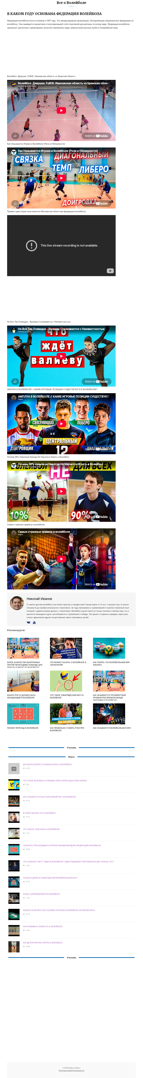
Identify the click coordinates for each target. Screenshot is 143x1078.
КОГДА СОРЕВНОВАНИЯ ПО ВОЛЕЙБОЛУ (41, 894)
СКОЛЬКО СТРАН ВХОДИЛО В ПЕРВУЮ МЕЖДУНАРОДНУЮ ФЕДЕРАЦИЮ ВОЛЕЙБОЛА (62, 845)
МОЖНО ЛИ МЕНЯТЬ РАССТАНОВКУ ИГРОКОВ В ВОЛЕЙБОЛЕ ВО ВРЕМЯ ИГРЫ (59, 910)
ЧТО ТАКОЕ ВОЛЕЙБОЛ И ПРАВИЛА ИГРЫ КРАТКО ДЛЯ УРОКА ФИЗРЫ (55, 780)
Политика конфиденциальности (71, 1070)
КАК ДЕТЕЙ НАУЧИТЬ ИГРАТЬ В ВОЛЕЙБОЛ (42, 942)
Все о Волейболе (71, 3)
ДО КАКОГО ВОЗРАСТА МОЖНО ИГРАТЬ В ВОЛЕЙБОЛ (47, 764)
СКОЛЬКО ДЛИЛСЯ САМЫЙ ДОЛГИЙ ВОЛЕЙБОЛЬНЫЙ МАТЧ (50, 877)
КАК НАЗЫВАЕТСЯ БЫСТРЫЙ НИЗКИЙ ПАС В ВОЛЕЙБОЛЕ (49, 796)
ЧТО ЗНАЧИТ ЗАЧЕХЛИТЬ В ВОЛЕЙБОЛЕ (41, 829)
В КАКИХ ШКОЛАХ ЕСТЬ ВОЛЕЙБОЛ (39, 813)
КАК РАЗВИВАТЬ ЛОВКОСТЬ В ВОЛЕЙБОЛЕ (42, 926)
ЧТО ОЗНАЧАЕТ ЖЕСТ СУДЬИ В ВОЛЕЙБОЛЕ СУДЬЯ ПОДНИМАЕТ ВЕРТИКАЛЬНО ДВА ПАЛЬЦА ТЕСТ (68, 861)
